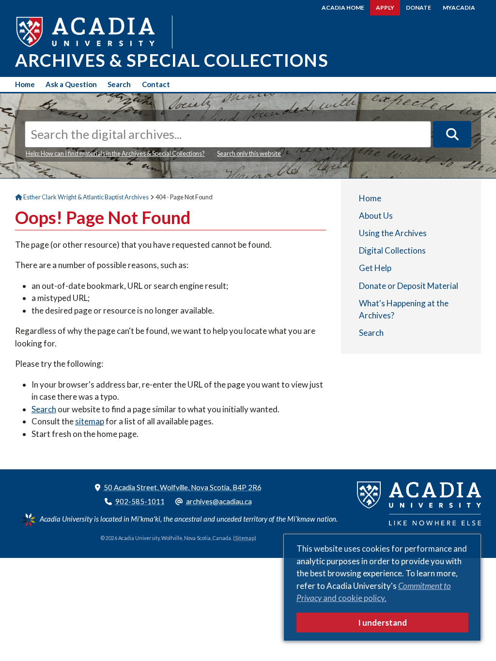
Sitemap (244, 538)
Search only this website (249, 153)
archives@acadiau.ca (219, 501)
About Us (376, 215)
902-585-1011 (140, 501)
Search (119, 84)
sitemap (89, 421)
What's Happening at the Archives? (404, 309)
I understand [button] (382, 622)
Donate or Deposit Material (408, 286)
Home (25, 84)
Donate (418, 7)
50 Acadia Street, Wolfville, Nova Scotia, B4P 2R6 (183, 487)
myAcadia (459, 7)
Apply (385, 7)
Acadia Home (343, 7)
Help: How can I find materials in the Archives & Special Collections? (115, 153)
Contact (156, 84)
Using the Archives (393, 233)
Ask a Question (71, 84)
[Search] (452, 134)
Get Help (375, 268)
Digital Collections (392, 250)
